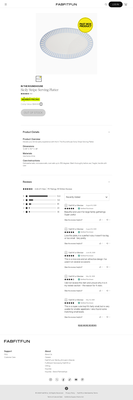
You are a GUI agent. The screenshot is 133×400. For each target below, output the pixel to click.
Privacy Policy (70, 393)
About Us (48, 354)
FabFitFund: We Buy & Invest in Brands (59, 360)
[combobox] (86, 197)
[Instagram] (50, 380)
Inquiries (48, 369)
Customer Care (9, 357)
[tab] (39, 79)
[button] (41, 104)
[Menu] (5, 4)
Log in (115, 4)
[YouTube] (76, 380)
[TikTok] (69, 380)
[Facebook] (63, 380)
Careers (48, 357)
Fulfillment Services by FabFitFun (58, 363)
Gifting (47, 366)
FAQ (6, 354)
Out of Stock (33, 112)
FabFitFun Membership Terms (87, 393)
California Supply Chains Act (74, 397)
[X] (57, 380)
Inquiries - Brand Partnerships (56, 371)
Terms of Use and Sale (55, 397)
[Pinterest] (82, 380)
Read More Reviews (87, 325)
